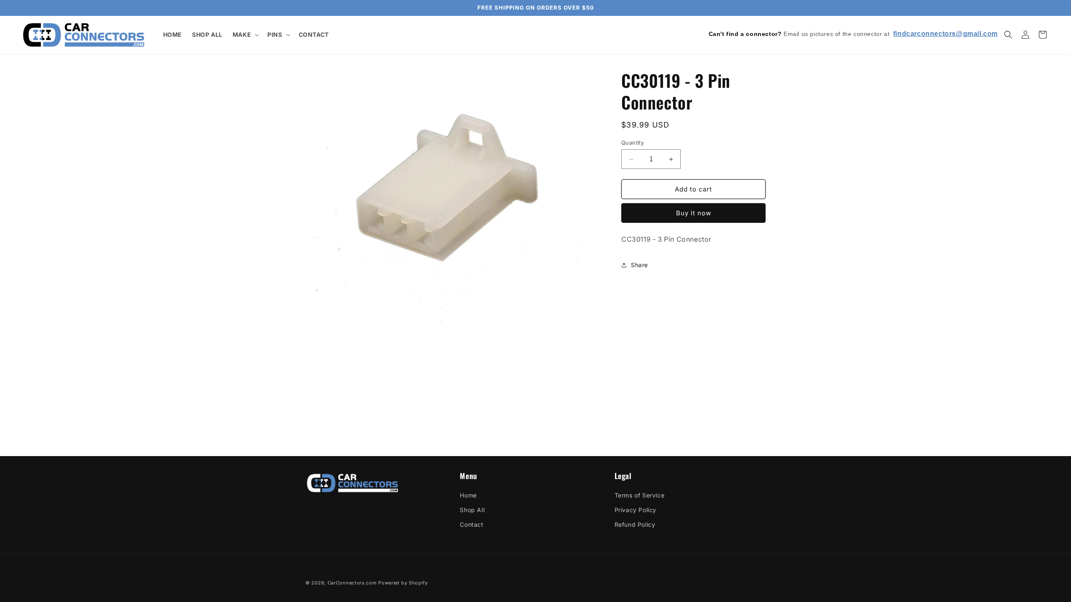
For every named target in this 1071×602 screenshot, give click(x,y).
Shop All (472, 509)
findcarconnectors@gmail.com (945, 33)
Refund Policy (635, 524)
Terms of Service (640, 495)
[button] (245, 34)
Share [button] (639, 264)
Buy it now (693, 213)
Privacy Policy (635, 509)
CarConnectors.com (352, 583)
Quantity (632, 142)
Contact (471, 524)
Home (468, 495)
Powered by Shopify (403, 583)
